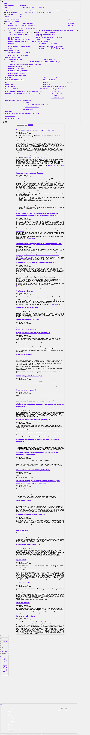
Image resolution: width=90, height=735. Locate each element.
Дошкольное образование (27, 23)
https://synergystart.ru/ (56, 304)
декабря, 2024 (5, 661)
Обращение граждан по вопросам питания (17, 55)
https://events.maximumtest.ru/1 (23, 285)
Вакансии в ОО (26, 102)
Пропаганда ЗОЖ (21, 560)
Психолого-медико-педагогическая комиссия (49, 37)
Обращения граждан (9, 111)
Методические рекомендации (39, 35)
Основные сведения (9, 5)
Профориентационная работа (57, 48)
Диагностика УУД (46, 82)
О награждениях (26, 109)
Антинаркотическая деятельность (36, 62)
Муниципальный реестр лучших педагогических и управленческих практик (21, 91)
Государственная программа (16, 30)
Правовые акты (11, 44)
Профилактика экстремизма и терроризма (17, 75)
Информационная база (10, 14)
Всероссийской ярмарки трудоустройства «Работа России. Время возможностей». (39, 244)
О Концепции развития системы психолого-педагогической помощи (35, 130)
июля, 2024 (5, 669)
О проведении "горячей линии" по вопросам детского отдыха (33, 333)
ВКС (27, 55)
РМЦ (21, 14)
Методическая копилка (10, 86)
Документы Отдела (34, 10)
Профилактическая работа (49, 59)
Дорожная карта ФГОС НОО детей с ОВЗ (18, 35)
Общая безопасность (55, 91)
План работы (27, 12)
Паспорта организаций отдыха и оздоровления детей (20, 39)
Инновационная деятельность (12, 89)
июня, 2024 (5, 670)
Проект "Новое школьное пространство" (14, 57)
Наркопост (12, 62)
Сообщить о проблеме (11, 730)
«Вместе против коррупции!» (24, 354)
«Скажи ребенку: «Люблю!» (24, 583)
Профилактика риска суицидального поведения (18, 71)
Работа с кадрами (27, 100)
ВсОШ (69, 19)
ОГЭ (41, 93)
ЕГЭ (41, 91)
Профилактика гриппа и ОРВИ (57, 98)
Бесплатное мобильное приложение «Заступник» (30, 173)
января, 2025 (4, 659)
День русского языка (22, 530)
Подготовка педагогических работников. (27, 307)
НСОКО (55, 77)
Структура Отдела (9, 8)
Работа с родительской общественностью (45, 39)
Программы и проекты (72, 10)
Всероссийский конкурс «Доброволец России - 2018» (31, 514)
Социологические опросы (48, 80)
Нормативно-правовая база (11, 12)
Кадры (69, 28)
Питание (28, 53)
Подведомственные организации (12, 19)
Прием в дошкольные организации (13, 100)
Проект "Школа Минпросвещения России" (14, 50)
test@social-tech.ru (31, 238)
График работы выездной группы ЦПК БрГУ (26, 329)
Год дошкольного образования (15, 28)
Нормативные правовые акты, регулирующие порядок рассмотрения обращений (22, 113)
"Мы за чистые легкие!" (23, 602)
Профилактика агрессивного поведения (16, 73)
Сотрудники (8, 77)
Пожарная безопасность (56, 93)
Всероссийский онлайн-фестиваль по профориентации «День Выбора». (36, 262)
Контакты (10, 48)
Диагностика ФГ (46, 84)
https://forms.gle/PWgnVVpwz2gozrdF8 (24, 258)
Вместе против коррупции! (23, 500)
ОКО (20, 17)
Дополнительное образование (28, 26)
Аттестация (45, 104)
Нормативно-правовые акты (28, 8)
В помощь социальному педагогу (15, 59)
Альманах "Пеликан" (9, 84)
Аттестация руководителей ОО (32, 107)
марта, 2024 (5, 674)
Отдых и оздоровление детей (49, 35)
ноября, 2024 (4, 663)
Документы (41, 8)
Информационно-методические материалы (14, 80)
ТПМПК (60, 37)
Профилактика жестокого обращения (16, 68)
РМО (6, 82)
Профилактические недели (35, 64)
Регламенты (32, 12)
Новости (5, 3)
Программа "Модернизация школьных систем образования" (54, 10)
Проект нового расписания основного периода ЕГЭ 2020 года (33, 470)
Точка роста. (54, 44)
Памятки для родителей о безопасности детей (29, 376)
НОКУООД (45, 77)
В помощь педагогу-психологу (43, 41)
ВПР (54, 80)
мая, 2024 (5, 671)
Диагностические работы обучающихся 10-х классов (54, 86)
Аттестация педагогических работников (34, 104)
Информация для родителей (14, 26)
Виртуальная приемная (73, 30)
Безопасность (71, 23)
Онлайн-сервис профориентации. (25, 291)
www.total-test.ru (20, 231)
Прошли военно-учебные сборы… (25, 616)
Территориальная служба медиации (52, 62)
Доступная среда (39, 30)
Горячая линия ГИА (44, 89)
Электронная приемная (10, 116)
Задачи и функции (9, 10)
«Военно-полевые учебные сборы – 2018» (28, 544)
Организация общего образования (12, 21)
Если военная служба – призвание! (26, 390)
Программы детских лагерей (14, 37)
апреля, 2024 (4, 673)
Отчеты (7, 17)
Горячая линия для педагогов (12, 118)
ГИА (68, 21)
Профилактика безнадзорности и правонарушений (19, 66)
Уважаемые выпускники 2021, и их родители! (29, 319)
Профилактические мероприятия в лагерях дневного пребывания (22, 41)
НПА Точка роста (42, 44)
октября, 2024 (5, 666)
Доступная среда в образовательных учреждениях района (23, 32)
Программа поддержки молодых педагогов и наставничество (19, 93)
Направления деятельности (45, 12)
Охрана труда (54, 95)
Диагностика (69, 82)
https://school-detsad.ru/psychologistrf (37, 157)
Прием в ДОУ (70, 26)
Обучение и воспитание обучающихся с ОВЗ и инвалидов (55, 30)
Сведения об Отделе (24, 5)
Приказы (27, 10)
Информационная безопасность (58, 89)
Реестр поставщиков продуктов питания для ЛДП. (19, 46)
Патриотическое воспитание (49, 32)
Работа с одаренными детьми (28, 28)
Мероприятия (42, 48)
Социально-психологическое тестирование (19, 64)
